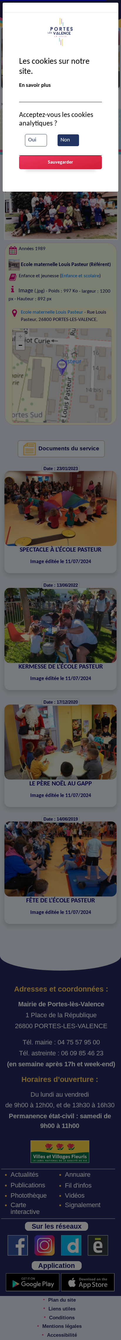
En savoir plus (35, 85)
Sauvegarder (60, 162)
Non (65, 140)
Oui (32, 140)
